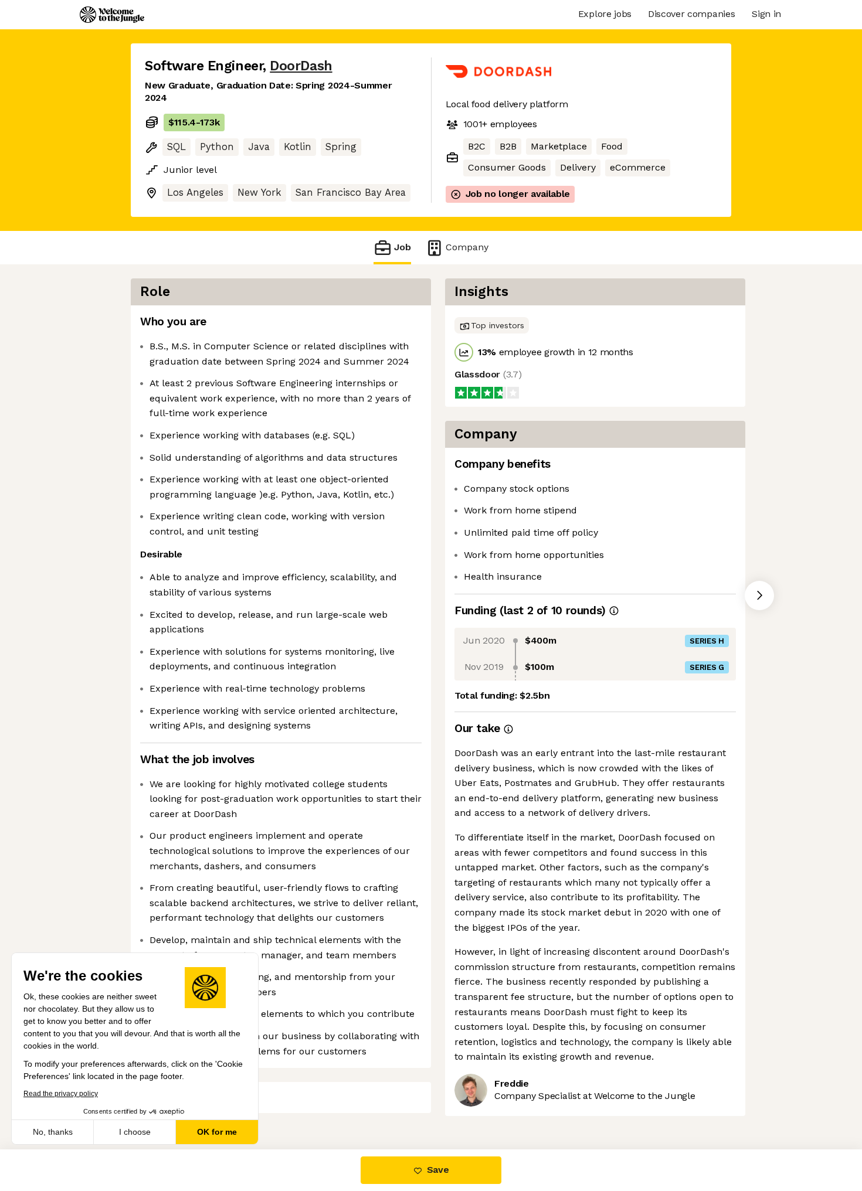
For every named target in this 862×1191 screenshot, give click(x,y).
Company (467, 247)
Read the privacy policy (60, 1094)
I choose (135, 1131)
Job (402, 247)
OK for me (217, 1131)
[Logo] (112, 14)
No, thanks (53, 1131)
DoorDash (301, 66)
